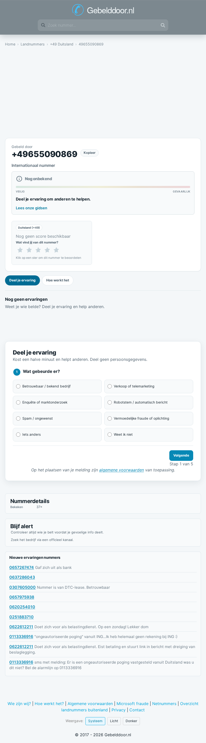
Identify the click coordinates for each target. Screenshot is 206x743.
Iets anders (31, 434)
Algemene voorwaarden (90, 703)
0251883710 (21, 616)
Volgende (181, 455)
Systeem (95, 721)
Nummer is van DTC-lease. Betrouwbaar (73, 587)
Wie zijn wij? (19, 703)
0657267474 (21, 567)
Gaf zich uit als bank (53, 567)
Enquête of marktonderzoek (44, 402)
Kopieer (89, 153)
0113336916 (21, 636)
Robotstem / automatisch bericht (141, 402)
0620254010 (22, 606)
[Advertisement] (103, 94)
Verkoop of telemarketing (134, 386)
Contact (137, 709)
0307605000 (22, 587)
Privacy (119, 709)
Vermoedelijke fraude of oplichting (141, 418)
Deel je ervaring (22, 280)
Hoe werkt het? (49, 703)
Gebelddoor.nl (110, 10)
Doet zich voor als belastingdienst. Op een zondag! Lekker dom (91, 626)
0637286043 (22, 577)
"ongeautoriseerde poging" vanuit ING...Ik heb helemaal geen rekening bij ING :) (106, 636)
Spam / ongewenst (37, 418)
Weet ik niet (123, 434)
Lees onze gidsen (31, 208)
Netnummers (164, 703)
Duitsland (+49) (29, 227)
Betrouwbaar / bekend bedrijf (46, 386)
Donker (131, 721)
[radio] (20, 250)
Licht (114, 721)
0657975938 (21, 597)
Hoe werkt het (57, 280)
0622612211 (21, 626)
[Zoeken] (162, 25)
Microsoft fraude (132, 703)
